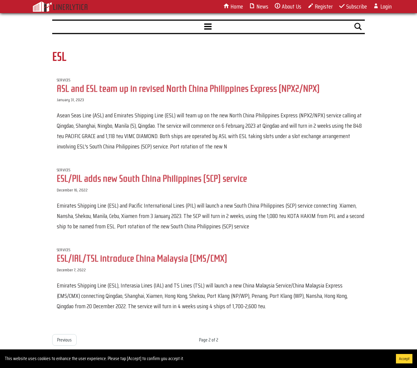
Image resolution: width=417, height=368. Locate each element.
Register (323, 6)
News (261, 6)
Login (385, 6)
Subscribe (356, 6)
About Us (291, 6)
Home (236, 6)
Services (64, 80)
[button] (208, 26)
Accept (404, 358)
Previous (64, 340)
